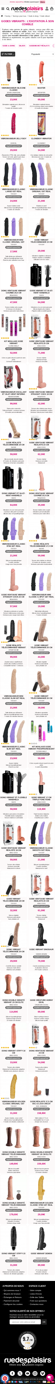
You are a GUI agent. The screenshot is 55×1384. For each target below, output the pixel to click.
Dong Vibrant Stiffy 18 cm (13, 1052)
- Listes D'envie (35, 1294)
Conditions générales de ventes (33, 1379)
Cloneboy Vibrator (41, 138)
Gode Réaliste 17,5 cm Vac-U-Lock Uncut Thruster (41, 1103)
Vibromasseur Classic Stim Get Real (13, 545)
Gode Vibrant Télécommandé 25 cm (41, 646)
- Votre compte (35, 1290)
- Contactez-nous (36, 1304)
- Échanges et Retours (12, 1297)
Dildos (22, 46)
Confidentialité (17, 1379)
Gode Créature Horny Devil (41, 1001)
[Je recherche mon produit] (8, 8)
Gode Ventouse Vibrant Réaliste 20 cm (41, 900)
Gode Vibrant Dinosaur (41, 949)
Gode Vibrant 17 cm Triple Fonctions (41, 798)
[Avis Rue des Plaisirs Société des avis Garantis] (27, 1340)
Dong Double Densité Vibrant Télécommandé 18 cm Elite (13, 1154)
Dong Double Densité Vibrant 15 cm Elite (14, 1001)
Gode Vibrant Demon (41, 1253)
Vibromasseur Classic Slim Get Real (13, 748)
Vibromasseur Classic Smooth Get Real (41, 849)
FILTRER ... (9, 54)
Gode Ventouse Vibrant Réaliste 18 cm (13, 849)
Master (41, 88)
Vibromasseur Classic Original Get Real (41, 190)
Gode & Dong (9, 46)
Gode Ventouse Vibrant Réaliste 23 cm (41, 444)
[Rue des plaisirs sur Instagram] (35, 1373)
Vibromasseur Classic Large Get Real (13, 190)
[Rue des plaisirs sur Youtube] (27, 1373)
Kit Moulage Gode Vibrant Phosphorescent (41, 748)
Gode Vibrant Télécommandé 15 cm (41, 241)
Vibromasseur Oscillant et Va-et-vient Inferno (14, 393)
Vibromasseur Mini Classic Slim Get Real (13, 697)
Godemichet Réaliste (39, 46)
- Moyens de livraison (12, 1294)
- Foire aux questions (38, 1301)
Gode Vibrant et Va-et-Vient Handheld (41, 292)
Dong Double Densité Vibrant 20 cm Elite (41, 1153)
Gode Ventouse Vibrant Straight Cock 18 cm (41, 393)
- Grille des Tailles (36, 1297)
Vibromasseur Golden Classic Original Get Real (13, 1103)
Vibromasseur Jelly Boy (13, 138)
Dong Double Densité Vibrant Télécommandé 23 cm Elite (13, 1205)
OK (44, 1322)
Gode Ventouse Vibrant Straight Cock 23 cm (13, 596)
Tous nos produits (4, 9)
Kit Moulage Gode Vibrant (13, 342)
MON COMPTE (47, 8)
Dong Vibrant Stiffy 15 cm (13, 1254)
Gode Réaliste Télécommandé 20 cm (13, 444)
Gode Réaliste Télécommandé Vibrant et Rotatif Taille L (13, 647)
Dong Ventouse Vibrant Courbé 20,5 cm (13, 292)
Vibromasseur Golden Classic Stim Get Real (41, 1204)
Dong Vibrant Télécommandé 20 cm (13, 950)
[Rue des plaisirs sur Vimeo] (42, 1373)
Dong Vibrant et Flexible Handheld (13, 798)
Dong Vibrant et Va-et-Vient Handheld (13, 494)
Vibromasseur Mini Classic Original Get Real (13, 242)
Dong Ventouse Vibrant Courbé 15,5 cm (41, 494)
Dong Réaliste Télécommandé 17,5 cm (41, 545)
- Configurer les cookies (13, 1304)
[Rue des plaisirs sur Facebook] (12, 1373)
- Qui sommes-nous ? (12, 1290)
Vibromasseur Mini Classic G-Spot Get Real (41, 596)
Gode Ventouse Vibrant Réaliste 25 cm (41, 342)
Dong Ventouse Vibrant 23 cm (41, 1052)
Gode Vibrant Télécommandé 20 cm (41, 697)
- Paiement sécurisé (11, 1301)
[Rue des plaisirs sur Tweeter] (19, 1373)
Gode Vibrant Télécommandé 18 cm (13, 900)
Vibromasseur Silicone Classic (13, 89)
